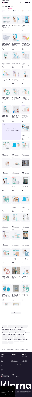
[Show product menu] (29, 7)
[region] (7, 391)
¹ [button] (5, 30)
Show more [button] (16, 312)
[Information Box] (7, 14)
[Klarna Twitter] (17, 376)
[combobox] (25, 14)
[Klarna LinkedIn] (14, 376)
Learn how (13, 8)
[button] (23, 2)
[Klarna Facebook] (12, 376)
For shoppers (3, 0)
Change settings (7, 394)
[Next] (29, 11)
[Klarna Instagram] (19, 376)
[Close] (14, 387)
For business (7, 0)
